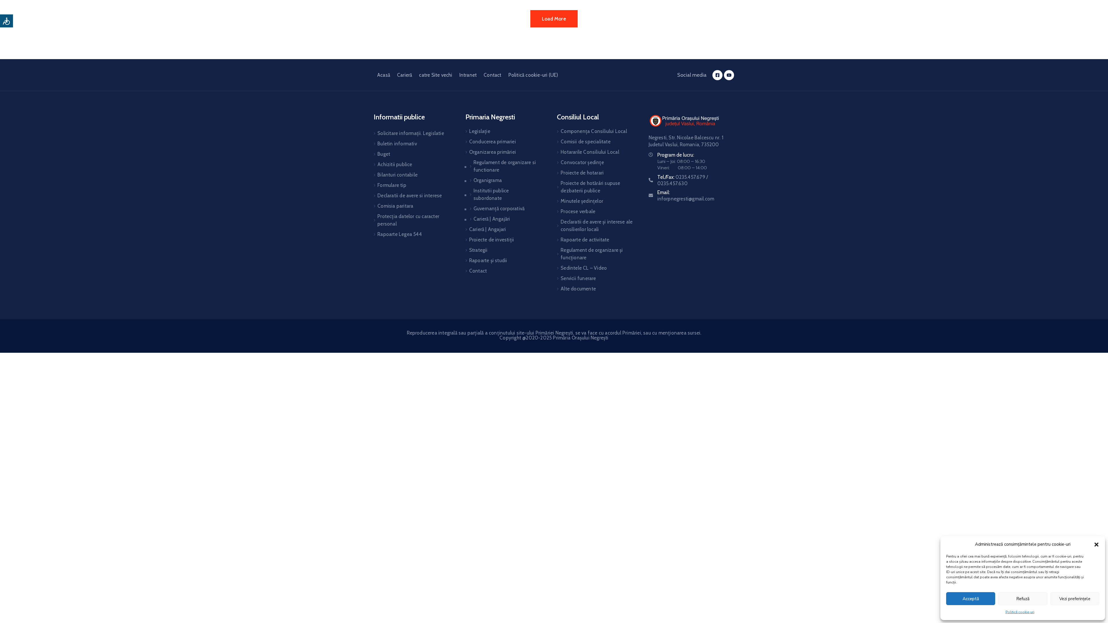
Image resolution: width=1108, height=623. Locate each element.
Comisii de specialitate (586, 142)
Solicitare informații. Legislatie (410, 133)
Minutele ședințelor (582, 201)
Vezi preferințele (1074, 599)
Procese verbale (578, 211)
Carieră (404, 75)
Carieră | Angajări (491, 219)
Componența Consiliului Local (594, 131)
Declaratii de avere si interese (409, 195)
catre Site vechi (435, 75)
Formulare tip (391, 185)
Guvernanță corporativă (499, 208)
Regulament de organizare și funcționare (592, 253)
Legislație (479, 131)
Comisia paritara (395, 206)
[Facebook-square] (717, 75)
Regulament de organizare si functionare (504, 166)
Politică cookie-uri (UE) (533, 75)
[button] (1096, 544)
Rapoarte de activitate (585, 240)
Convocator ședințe (582, 162)
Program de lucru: (675, 155)
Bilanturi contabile (397, 175)
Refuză (1023, 599)
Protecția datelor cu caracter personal (408, 220)
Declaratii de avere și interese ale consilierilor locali (596, 225)
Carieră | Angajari (487, 229)
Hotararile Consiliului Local (590, 152)
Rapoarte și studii (488, 260)
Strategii (478, 250)
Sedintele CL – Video (584, 268)
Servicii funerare (578, 278)
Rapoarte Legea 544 (399, 234)
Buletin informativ (397, 144)
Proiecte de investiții (491, 240)
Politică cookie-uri (1020, 612)
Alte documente (578, 289)
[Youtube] (729, 75)
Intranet (468, 75)
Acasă (383, 75)
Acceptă (971, 599)
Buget (383, 154)
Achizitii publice (394, 164)
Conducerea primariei (492, 142)
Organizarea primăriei (492, 152)
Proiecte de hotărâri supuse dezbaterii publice (590, 187)
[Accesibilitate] (6, 20)
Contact (492, 75)
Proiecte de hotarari (582, 173)
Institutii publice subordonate (491, 194)
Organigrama (487, 180)
